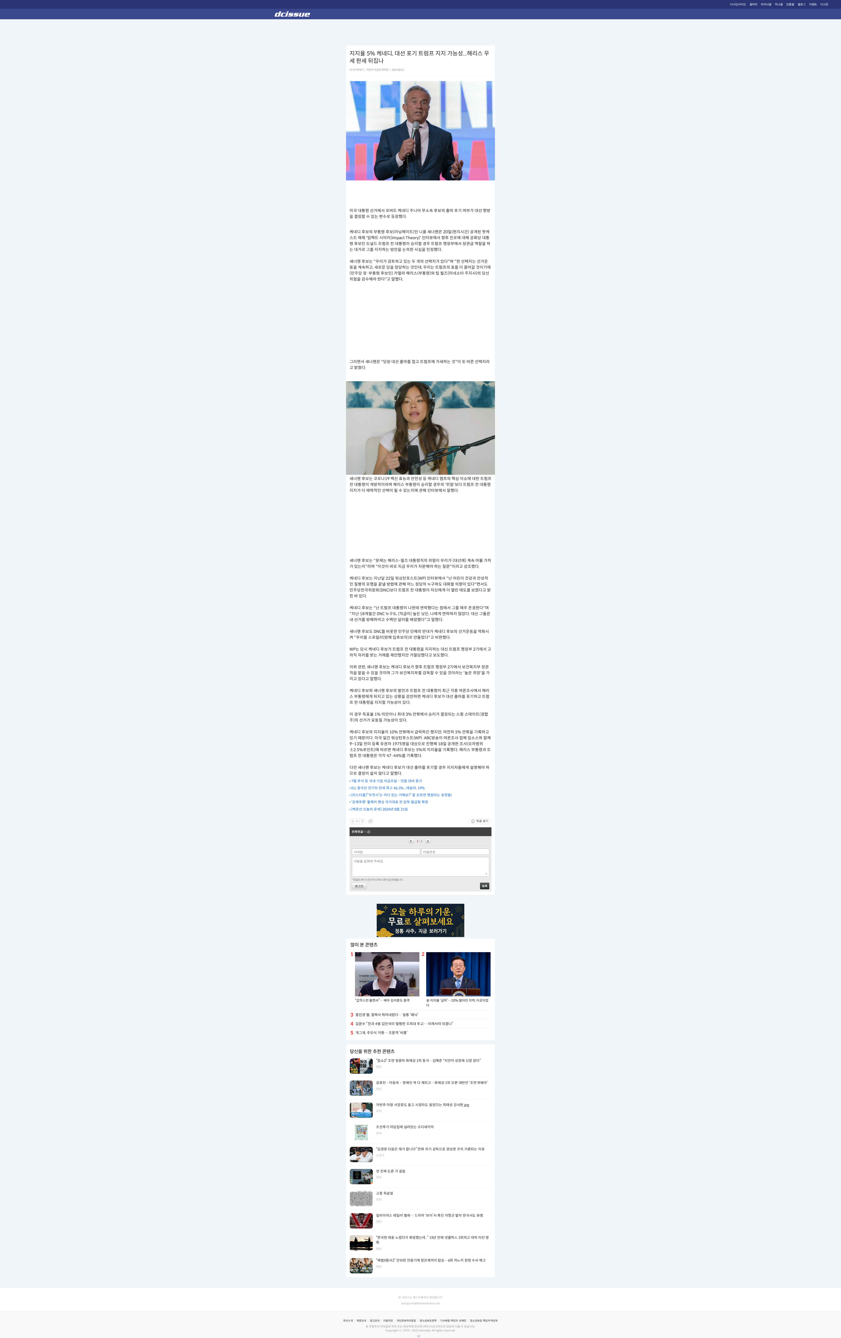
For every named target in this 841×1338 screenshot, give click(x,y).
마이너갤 (766, 4)
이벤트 (813, 4)
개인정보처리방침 (406, 1320)
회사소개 (348, 1320)
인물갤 (790, 4)
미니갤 (779, 4)
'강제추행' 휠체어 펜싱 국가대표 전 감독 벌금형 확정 (389, 802)
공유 (370, 821)
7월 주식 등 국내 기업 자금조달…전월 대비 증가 (386, 781)
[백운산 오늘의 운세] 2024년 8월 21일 (379, 809)
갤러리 (753, 4)
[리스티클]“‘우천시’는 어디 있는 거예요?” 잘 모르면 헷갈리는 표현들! (401, 795)
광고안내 (375, 1320)
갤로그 (802, 4)
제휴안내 (361, 1320)
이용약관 (388, 1320)
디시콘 (824, 4)
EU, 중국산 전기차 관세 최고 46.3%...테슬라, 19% (388, 788)
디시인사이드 (738, 4)
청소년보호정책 (428, 1320)
